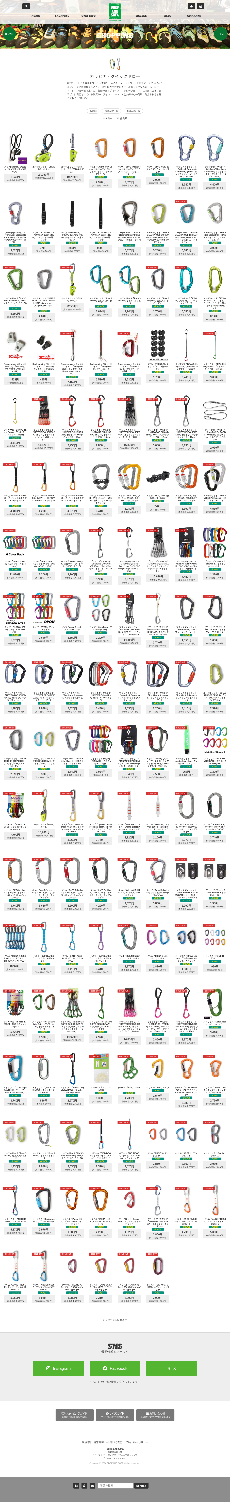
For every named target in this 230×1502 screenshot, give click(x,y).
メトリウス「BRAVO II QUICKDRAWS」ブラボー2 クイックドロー (72, 1090)
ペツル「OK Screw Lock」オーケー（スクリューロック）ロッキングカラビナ (186, 828)
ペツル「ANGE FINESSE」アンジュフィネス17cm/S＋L (15, 1287)
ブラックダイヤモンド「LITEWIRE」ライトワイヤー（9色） (215, 563)
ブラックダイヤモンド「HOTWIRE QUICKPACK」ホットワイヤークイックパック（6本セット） (43, 435)
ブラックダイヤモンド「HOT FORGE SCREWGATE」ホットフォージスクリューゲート (15, 696)
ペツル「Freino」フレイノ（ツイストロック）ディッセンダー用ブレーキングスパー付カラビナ (158, 762)
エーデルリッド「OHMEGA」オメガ (43, 168)
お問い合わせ (92, 1486)
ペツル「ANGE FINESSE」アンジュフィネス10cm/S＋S (186, 1221)
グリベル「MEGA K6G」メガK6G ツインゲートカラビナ (100, 1221)
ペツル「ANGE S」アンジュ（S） (158, 1154)
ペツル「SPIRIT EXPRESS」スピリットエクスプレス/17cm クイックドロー (43, 499)
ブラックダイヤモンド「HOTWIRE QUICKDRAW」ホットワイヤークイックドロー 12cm (72, 433)
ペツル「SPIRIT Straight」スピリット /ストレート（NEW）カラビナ (72, 563)
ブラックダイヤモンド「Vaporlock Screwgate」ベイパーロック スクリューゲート (129, 696)
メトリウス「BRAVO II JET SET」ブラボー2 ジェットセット (15, 827)
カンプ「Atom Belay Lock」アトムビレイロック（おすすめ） (157, 892)
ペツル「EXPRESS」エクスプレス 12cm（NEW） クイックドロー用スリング (43, 236)
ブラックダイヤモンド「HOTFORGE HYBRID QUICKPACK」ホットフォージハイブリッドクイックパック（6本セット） (129, 1028)
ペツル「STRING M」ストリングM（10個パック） (158, 366)
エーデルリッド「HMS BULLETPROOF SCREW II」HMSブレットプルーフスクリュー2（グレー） (43, 303)
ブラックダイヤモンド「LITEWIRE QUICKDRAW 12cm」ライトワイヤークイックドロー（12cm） (129, 566)
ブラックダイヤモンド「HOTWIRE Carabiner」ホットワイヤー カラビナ (100, 696)
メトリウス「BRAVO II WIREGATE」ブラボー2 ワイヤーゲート (215, 761)
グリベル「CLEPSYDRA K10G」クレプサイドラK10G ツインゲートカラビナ (186, 1091)
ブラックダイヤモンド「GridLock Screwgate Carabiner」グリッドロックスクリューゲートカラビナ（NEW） (186, 172)
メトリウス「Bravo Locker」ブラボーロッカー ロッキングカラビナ (186, 958)
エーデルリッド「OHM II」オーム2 (72, 299)
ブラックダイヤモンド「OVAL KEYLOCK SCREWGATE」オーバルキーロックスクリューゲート (186, 894)
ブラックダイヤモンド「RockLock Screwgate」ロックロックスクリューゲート (158, 696)
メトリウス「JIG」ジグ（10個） (100, 1088)
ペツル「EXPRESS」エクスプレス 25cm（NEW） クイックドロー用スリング (100, 236)
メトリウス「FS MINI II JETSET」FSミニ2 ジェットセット (15, 1024)
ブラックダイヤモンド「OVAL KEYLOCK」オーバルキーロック (215, 892)
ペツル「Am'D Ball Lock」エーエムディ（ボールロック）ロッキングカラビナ (101, 894)
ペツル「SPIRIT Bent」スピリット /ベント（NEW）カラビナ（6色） (44, 563)
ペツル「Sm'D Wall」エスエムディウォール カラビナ (157, 169)
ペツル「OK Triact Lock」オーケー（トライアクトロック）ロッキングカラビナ (15, 894)
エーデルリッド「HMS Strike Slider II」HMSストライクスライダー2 (72, 761)
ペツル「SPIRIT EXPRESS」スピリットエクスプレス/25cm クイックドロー (15, 499)
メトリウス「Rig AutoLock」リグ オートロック (43, 1220)
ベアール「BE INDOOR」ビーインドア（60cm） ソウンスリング (129, 1155)
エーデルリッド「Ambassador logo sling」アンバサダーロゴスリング (186, 761)
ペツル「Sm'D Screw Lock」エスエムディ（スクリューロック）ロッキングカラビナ (100, 170)
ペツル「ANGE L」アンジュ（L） (186, 1154)
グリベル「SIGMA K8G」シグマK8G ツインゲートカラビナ (129, 1287)
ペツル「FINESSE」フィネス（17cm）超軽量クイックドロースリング (129, 827)
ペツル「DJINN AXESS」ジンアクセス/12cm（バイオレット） (100, 958)
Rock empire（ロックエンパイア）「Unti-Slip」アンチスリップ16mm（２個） (15, 368)
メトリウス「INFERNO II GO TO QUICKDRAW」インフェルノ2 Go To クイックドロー (100, 1025)
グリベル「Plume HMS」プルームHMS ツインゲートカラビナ (72, 1221)
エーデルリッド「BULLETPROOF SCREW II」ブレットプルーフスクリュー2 (43, 762)
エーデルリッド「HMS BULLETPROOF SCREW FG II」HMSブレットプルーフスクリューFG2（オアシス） (157, 237)
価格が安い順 (111, 111)
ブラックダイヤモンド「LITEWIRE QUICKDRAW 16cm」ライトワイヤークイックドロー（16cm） (100, 566)
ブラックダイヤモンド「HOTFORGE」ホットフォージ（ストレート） (186, 629)
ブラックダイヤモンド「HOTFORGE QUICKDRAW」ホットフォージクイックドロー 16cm (186, 433)
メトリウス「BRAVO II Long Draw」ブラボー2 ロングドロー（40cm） (214, 366)
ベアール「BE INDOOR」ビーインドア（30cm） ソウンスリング (100, 1155)
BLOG (167, 16)
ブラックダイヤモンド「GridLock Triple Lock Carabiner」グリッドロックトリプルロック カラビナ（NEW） (215, 172)
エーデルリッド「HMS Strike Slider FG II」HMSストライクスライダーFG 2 (15, 302)
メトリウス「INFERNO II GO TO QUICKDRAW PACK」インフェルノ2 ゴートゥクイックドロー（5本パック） (72, 1027)
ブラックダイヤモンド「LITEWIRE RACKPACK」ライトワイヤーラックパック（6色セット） (186, 565)
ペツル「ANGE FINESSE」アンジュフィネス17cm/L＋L (44, 1287)
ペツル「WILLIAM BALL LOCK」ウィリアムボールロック (129, 892)
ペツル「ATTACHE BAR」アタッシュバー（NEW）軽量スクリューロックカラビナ (100, 499)
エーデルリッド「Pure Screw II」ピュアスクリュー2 (15, 1155)
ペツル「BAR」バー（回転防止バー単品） (157, 496)
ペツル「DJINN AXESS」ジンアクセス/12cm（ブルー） (72, 958)
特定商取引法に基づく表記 (108, 1442)
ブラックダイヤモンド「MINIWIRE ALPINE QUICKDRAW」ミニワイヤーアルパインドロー (157, 631)
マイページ (191, 6)
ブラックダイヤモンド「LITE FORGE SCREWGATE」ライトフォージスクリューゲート (44, 696)
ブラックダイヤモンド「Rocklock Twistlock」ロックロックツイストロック (186, 696)
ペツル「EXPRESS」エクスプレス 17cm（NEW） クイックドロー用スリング (72, 236)
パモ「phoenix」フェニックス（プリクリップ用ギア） (15, 169)
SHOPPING (62, 16)
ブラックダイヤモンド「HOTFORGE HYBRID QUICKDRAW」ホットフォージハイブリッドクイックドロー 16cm (186, 1027)
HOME (35, 16)
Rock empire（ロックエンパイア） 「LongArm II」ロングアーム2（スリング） (100, 368)
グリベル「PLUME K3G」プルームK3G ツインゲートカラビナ (72, 1287)
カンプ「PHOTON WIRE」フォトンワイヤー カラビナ (16, 629)
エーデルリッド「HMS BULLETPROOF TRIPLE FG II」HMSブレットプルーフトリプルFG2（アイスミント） (186, 237)
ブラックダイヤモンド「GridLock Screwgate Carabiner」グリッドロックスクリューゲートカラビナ (15, 237)
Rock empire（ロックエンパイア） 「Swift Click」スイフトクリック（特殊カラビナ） (129, 368)
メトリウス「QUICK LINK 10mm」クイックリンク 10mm (43, 1090)
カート (200, 6)
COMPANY (194, 16)
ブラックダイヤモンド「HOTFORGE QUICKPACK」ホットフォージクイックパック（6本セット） (129, 435)
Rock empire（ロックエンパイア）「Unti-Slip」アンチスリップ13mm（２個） (43, 368)
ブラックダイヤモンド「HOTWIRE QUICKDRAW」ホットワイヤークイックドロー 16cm (100, 433)
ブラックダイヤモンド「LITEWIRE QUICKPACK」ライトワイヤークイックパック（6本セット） (157, 566)
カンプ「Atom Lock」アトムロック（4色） (100, 628)
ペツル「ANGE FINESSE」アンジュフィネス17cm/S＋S (215, 1221)
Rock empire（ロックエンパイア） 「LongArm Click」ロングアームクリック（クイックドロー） (72, 369)
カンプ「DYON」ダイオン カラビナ (44, 628)
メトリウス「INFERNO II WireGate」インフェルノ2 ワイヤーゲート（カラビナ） (43, 1025)
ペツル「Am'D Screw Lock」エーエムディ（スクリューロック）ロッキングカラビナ (43, 894)
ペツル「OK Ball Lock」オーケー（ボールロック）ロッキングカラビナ (215, 827)
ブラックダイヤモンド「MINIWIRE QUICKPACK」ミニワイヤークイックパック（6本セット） (129, 631)
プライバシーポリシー (136, 1442)
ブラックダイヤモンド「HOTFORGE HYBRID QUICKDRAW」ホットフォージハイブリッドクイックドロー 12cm (157, 1027)
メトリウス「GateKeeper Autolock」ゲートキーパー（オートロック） (15, 1090)
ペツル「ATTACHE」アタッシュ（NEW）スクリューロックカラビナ (129, 498)
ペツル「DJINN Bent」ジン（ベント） (158, 957)
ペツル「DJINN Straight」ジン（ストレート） (129, 957)
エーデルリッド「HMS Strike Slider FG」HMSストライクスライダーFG (72, 1155)
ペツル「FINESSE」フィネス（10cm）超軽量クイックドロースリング (157, 827)
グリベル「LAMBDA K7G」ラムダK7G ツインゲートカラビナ (101, 1287)
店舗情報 (86, 1442)
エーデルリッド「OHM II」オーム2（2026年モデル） (72, 169)
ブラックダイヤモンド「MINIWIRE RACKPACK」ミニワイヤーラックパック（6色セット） (129, 762)
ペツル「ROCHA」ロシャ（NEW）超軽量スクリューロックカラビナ (186, 498)
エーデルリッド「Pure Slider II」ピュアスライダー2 (43, 1155)
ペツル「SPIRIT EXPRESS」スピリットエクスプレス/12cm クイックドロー (72, 499)
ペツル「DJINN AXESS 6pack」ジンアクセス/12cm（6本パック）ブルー (15, 958)
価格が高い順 (133, 111)
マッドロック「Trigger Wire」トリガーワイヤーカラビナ (129, 1221)
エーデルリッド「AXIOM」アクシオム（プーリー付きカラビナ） (186, 300)
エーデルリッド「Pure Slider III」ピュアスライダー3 (100, 300)
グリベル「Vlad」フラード (129, 1088)
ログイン (84, 1486)
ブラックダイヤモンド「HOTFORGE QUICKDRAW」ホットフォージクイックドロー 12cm (157, 433)
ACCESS (141, 16)
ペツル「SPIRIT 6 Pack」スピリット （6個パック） (15, 563)
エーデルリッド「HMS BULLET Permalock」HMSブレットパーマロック (215, 498)
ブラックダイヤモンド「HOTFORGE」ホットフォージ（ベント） (215, 629)
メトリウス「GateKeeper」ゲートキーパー (214, 1023)
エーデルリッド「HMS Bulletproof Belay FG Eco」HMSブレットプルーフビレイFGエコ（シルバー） (129, 237)
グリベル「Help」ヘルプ (157, 1087)
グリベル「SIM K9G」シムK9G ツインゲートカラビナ (157, 1287)
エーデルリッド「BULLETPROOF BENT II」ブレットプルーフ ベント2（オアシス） (214, 696)
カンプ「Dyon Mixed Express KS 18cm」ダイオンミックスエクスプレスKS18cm (72, 828)
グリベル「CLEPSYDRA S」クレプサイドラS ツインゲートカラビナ (215, 1090)
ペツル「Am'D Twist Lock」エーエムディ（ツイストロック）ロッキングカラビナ (72, 894)
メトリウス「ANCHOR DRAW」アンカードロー (15, 1220)
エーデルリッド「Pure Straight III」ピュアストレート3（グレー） (157, 300)
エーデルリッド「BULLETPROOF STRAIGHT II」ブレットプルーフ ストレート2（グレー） (15, 762)
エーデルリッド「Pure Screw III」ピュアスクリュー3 (129, 300)
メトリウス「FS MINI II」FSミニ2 (214, 957)
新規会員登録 (76, 1486)
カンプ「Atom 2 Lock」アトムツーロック (72, 628)
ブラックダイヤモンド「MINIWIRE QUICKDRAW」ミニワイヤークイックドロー (158, 1223)
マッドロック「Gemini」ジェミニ (214, 1154)
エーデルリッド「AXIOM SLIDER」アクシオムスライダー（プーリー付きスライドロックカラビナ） (215, 303)
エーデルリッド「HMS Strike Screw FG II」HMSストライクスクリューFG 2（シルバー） (214, 236)
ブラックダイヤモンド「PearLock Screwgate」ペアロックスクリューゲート (72, 696)
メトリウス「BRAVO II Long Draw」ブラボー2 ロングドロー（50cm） (186, 366)
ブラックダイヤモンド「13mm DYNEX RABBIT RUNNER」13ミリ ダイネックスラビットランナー (215, 435)
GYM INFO (88, 16)
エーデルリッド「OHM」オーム (43, 825)
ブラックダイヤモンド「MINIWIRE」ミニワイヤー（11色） (100, 761)
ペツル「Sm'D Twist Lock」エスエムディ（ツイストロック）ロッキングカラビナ (129, 170)
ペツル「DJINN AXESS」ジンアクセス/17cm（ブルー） (43, 958)
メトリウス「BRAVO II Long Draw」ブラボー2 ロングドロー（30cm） (15, 432)
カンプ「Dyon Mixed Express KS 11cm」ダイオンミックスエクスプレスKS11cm (100, 828)
